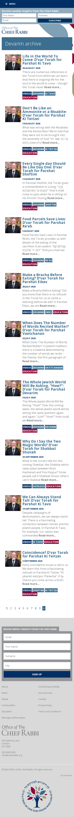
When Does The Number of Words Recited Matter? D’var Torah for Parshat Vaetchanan (45, 328)
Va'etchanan (54, 367)
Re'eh (48, 260)
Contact (42, 699)
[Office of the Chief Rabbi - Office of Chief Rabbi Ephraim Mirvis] (15, 33)
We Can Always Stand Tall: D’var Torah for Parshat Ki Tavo (41, 500)
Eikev (48, 312)
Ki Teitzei (51, 149)
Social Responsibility (48, 686)
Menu (12, 3)
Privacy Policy (45, 705)
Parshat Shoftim (36, 183)
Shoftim (50, 204)
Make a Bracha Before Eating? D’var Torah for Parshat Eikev (43, 278)
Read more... (52, 87)
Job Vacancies (45, 692)
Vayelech (39, 486)
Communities (8, 705)
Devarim (38, 93)
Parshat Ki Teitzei (47, 572)
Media (5, 699)
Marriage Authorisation (13, 717)
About (5, 686)
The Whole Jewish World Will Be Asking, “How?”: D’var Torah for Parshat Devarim (44, 387)
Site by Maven (66, 775)
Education (30, 97)
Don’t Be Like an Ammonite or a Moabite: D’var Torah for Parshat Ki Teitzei (44, 113)
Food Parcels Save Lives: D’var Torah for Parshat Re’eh (44, 222)
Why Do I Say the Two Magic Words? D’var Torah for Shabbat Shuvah (41, 446)
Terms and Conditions (49, 711)
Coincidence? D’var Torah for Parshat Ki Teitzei (45, 554)
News (5, 692)
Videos (27, 93)
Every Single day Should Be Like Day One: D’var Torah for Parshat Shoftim (44, 169)
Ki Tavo (50, 93)
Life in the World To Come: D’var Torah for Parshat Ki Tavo (42, 60)
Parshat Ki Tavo (55, 528)
